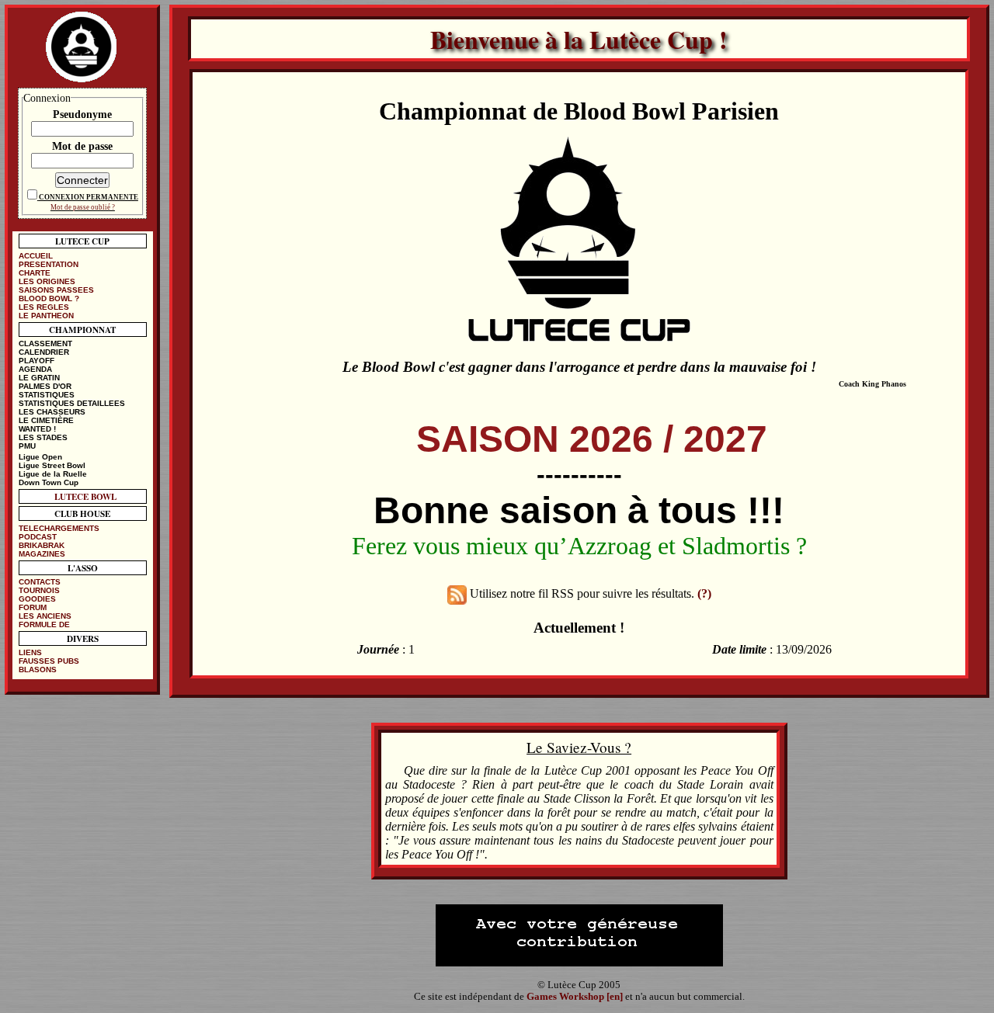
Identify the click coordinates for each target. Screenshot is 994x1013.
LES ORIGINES (47, 281)
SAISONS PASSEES (56, 290)
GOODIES (37, 599)
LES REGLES (44, 307)
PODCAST (38, 537)
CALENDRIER (44, 352)
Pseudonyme (82, 114)
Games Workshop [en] (575, 996)
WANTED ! (37, 429)
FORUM (33, 607)
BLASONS (38, 669)
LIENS (30, 652)
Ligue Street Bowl (52, 465)
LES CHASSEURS (52, 412)
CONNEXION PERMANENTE (88, 197)
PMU (27, 446)
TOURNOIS (39, 590)
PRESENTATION (48, 264)
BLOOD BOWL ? (49, 298)
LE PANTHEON (46, 315)
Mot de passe (82, 146)
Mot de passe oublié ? (82, 207)
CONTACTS (40, 582)
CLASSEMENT (45, 343)
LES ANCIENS (45, 616)
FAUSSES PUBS (49, 661)
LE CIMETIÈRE (46, 420)
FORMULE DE (44, 624)
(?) (704, 593)
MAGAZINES (42, 554)
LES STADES (43, 437)
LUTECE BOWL (85, 496)
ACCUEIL (36, 256)
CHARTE (34, 273)
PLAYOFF (36, 360)
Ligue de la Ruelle (53, 474)
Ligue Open (40, 457)
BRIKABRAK (41, 545)
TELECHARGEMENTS (59, 528)
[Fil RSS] (457, 593)
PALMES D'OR (45, 386)
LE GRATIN (39, 377)
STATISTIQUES (47, 394)
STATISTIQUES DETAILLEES (72, 403)
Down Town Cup (48, 482)
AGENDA (35, 369)
